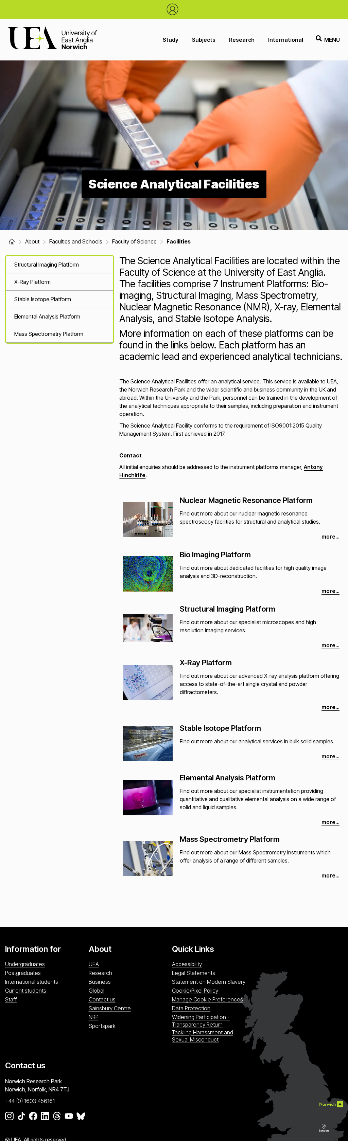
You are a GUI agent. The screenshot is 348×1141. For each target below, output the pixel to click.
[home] (11, 241)
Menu (332, 39)
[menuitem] (59, 264)
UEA (94, 964)
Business (100, 981)
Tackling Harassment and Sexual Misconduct (202, 1036)
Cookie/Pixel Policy (195, 990)
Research (242, 39)
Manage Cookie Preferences (207, 999)
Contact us (102, 999)
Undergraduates (25, 964)
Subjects (203, 39)
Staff (11, 999)
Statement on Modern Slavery (208, 981)
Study (170, 39)
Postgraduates (23, 973)
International (285, 39)
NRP (94, 1017)
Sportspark (102, 1025)
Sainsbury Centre (110, 1008)
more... (330, 536)
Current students (25, 990)
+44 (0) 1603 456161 (30, 1101)
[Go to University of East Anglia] (52, 39)
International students (31, 981)
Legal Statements (193, 973)
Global (96, 990)
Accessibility (187, 964)
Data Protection (191, 1008)
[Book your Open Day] (174, 9)
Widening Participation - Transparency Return (201, 1021)
